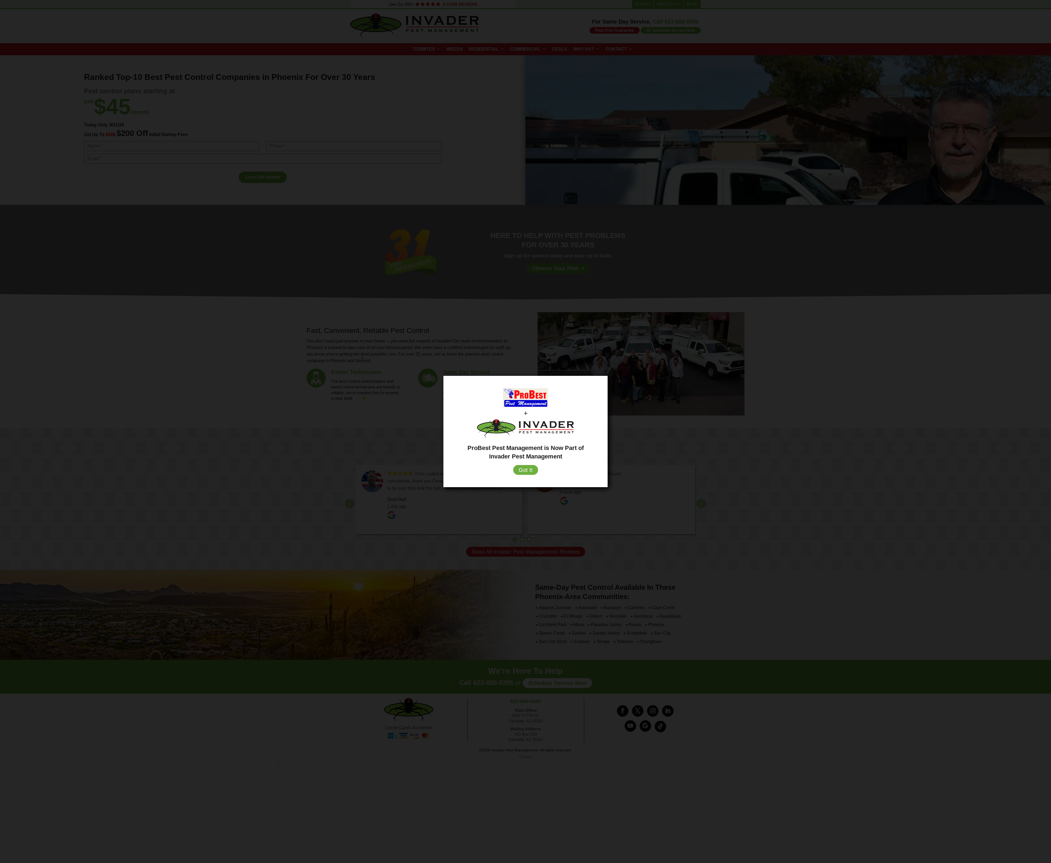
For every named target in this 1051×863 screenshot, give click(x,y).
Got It (526, 470)
